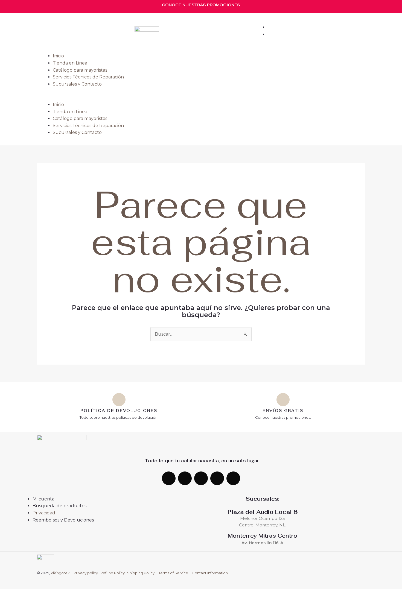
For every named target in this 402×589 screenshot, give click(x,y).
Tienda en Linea (70, 63)
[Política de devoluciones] (119, 399)
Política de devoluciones (119, 410)
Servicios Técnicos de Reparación (88, 77)
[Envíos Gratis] (283, 399)
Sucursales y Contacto (77, 84)
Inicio (58, 55)
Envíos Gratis (283, 410)
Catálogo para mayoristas (80, 70)
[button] (201, 97)
